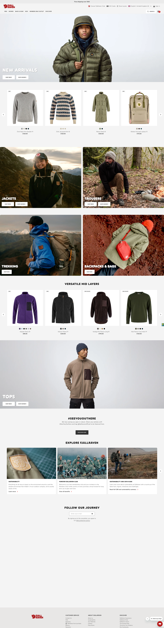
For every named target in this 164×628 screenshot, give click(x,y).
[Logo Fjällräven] (9, 6)
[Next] (160, 114)
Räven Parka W (101, 131)
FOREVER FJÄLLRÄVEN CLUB (68, 481)
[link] (25, 113)
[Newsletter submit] (93, 514)
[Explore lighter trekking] (40, 245)
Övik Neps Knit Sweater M (25, 131)
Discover (49, 11)
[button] (158, 11)
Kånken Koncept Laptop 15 (139, 131)
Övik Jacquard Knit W (63, 131)
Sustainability (14, 481)
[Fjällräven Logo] (37, 616)
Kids (26, 11)
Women (11, 11)
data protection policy (83, 520)
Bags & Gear (19, 11)
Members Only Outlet (37, 11)
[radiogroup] (25, 129)
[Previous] (3, 114)
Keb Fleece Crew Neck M (139, 331)
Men (5, 11)
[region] (82, 471)
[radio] (22, 129)
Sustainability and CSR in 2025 (121, 481)
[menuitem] (5, 11)
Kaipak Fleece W (25, 331)
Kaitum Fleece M (63, 331)
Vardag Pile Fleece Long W (101, 331)
